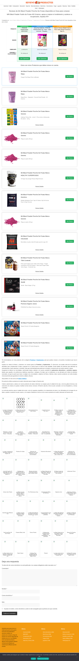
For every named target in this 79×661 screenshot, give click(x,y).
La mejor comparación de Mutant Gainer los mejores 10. (8, 452)
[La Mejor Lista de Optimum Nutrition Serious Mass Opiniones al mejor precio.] (20, 485)
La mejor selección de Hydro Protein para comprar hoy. (58, 554)
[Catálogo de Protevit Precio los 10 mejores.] (46, 546)
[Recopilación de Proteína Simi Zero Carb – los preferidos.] (46, 425)
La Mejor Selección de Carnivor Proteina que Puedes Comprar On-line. (8, 555)
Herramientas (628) (47, 636)
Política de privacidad (43, 658)
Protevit (46, 553)
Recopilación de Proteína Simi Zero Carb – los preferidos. (46, 432)
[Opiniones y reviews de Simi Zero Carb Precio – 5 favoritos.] (8, 425)
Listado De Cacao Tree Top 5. (46, 410)
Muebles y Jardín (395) (68, 636)
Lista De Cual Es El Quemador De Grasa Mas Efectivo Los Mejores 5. (7, 473)
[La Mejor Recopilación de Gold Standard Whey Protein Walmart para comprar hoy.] (59, 444)
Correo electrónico (7, 595)
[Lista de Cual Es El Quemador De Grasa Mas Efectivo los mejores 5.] (8, 464)
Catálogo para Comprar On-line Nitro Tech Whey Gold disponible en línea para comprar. (71, 412)
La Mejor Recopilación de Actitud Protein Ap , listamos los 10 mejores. (59, 514)
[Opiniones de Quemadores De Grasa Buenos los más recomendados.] (71, 444)
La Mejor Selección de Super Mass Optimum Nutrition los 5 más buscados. (46, 473)
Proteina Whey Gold (20, 532)
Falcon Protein (33, 532)
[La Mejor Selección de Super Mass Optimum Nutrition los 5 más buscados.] (46, 464)
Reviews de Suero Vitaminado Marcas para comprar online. (33, 472)
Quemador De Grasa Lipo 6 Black (33, 410)
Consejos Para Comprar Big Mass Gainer (71, 432)
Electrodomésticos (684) (48, 632)
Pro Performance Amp (33, 492)
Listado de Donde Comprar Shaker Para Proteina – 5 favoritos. (33, 432)
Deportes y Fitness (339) (28, 640)
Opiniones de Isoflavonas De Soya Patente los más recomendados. (33, 453)
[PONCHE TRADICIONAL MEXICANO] (24, 40)
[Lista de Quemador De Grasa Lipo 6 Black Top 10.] (33, 403)
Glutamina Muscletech (46, 451)
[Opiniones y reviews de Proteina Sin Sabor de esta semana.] (20, 444)
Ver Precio (70, 76)
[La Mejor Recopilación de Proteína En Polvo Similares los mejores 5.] (33, 505)
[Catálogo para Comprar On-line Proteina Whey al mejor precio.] (33, 546)
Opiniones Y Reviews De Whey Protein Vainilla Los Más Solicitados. (58, 433)
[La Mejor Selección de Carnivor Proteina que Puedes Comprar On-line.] (8, 546)
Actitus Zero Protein (7, 492)
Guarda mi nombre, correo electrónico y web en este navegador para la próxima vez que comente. (30, 608)
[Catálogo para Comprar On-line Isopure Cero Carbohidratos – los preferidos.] (46, 525)
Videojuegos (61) (66, 640)
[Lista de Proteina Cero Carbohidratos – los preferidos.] (46, 505)
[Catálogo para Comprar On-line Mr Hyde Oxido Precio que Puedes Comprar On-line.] (20, 464)
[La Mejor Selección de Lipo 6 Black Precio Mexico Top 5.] (20, 403)
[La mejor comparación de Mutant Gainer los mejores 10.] (8, 444)
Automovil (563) (26, 632)
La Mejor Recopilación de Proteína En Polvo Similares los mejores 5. (33, 514)
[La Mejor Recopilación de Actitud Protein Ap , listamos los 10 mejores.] (59, 505)
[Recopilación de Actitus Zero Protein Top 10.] (8, 485)
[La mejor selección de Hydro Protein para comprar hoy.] (59, 546)
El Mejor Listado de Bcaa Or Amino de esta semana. (58, 472)
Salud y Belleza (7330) (67, 638)
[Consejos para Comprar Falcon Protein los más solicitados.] (33, 525)
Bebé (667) (25, 634)
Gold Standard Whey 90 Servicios (46, 492)
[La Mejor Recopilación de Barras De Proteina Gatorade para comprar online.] (71, 525)
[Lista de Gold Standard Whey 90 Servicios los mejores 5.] (46, 485)
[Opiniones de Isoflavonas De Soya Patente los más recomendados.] (33, 444)
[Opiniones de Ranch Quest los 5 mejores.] (20, 546)
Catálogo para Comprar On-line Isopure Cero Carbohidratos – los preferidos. (46, 534)
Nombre (4, 588)
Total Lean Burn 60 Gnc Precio (7, 533)
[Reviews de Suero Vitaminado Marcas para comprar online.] (33, 464)
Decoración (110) (27, 638)
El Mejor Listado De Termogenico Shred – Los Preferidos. (71, 513)
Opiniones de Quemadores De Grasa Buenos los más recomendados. (71, 453)
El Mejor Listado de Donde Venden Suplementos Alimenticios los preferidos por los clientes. (58, 412)
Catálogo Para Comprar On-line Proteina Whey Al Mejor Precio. (33, 555)
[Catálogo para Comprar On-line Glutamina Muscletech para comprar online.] (46, 444)
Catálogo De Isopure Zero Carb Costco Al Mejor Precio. (71, 554)
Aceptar (33, 658)
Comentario (5, 568)
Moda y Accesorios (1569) (68, 634)
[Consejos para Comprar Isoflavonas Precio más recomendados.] (71, 464)
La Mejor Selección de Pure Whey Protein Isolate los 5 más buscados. (59, 534)
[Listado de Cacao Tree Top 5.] (46, 403)
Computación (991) (27, 636)
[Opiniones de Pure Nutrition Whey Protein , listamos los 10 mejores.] (71, 485)
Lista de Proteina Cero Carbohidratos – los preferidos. (46, 513)
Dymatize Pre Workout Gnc (8, 513)
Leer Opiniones (24, 58)
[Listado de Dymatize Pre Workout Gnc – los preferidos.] (8, 505)
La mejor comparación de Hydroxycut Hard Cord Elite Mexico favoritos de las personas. (8, 412)
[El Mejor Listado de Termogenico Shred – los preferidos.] (71, 505)
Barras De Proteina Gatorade (71, 533)
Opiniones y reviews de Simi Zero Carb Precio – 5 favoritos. (7, 432)
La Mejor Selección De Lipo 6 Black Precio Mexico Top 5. (20, 411)
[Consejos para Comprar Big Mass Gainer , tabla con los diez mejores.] (71, 425)
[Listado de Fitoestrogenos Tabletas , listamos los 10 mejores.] (20, 425)
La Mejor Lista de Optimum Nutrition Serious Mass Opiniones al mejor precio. (20, 494)
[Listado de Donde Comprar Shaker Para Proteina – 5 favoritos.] (33, 425)
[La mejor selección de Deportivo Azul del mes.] (59, 485)
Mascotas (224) (66, 632)
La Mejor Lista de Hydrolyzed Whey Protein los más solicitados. (20, 514)
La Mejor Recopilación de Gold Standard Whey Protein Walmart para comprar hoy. (59, 453)
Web (3, 602)
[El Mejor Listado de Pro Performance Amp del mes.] (33, 485)
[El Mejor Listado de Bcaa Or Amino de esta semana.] (59, 464)
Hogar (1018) (46, 638)
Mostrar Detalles (39, 124)
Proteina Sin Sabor (20, 451)
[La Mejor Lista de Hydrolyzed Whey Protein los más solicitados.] (20, 505)
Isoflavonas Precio (71, 471)
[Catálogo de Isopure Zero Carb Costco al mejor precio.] (71, 546)
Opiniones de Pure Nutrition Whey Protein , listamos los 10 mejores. (71, 493)
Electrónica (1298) (47, 634)
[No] (77, 657)
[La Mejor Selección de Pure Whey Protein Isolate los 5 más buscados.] (59, 525)
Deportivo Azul (58, 492)
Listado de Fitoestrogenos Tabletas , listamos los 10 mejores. (20, 433)
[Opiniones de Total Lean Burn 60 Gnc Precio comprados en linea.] (8, 525)
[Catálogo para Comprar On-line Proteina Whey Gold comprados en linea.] (20, 525)
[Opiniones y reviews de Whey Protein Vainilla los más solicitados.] (59, 425)
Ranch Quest (20, 553)
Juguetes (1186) (46, 640)
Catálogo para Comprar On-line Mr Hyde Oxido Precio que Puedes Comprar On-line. (20, 473)
